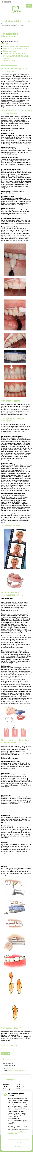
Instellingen (18, 1138)
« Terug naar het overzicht (9, 65)
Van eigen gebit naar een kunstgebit (14, 53)
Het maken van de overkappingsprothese (15, 55)
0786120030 (9, 1069)
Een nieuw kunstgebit (13, 526)
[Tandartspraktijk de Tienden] (16, 9)
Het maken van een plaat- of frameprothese (16, 47)
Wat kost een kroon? (9, 60)
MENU (29, 6)
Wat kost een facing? (9, 52)
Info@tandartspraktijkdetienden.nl (17, 1070)
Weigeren (18, 1142)
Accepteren (18, 1146)
